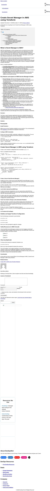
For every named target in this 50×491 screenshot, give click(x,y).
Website (18, 288)
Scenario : (9, 36)
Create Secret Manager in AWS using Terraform (12, 40)
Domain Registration (7, 470)
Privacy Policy (6, 485)
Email (21, 287)
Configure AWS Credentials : (12, 39)
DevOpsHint (4, 4)
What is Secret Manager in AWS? (9, 34)
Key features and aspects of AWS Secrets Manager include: (16, 35)
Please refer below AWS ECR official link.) (15, 107)
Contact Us (5, 483)
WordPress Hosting (7, 474)
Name (1, 287)
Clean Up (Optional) (8, 43)
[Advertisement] (8, 430)
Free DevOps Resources (8, 464)
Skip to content (3, 1)
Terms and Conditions (8, 487)
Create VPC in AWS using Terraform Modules (10, 261)
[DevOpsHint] (5, 8)
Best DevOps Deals (7, 476)
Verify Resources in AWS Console (11, 42)
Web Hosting (6, 472)
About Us (5, 482)
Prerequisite (7, 37)
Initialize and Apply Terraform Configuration (13, 41)
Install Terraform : (11, 38)
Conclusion (7, 44)
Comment (2, 285)
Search (2, 300)
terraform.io (5, 129)
